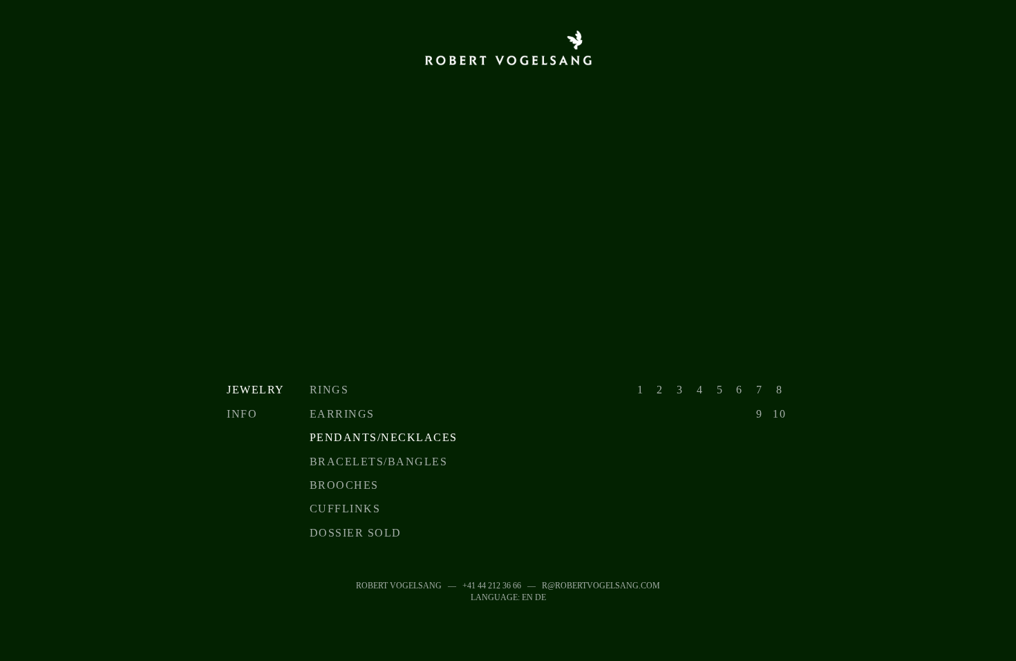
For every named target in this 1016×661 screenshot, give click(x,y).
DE (540, 597)
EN (527, 597)
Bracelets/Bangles (379, 461)
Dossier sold (356, 533)
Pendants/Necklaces (384, 437)
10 (779, 414)
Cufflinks (345, 508)
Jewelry (256, 389)
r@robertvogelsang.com (601, 585)
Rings (329, 389)
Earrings (342, 414)
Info (242, 414)
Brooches (344, 485)
